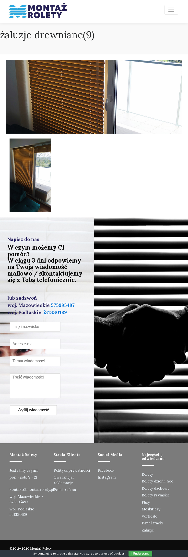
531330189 (54, 312)
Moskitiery (151, 509)
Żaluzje (148, 530)
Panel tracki (152, 523)
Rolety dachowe (156, 488)
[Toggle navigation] (171, 10)
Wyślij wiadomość (33, 410)
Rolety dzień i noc (157, 481)
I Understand (140, 553)
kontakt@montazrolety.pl (32, 489)
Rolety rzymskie (156, 495)
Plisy (146, 502)
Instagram (107, 477)
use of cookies (114, 553)
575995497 (63, 305)
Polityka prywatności (72, 470)
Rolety (147, 474)
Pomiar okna (65, 489)
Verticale (149, 516)
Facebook (106, 470)
